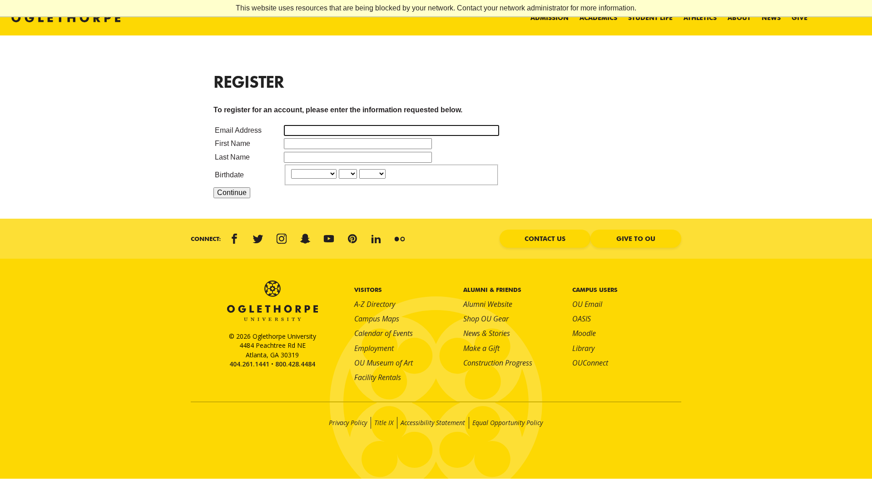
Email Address (238, 130)
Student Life (650, 17)
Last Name (232, 157)
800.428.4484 (295, 364)
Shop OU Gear (486, 319)
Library (583, 348)
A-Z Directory (374, 304)
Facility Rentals (377, 377)
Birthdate (229, 175)
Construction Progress (497, 363)
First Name (232, 143)
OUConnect (590, 363)
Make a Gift (481, 348)
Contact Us (545, 238)
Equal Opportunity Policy (507, 422)
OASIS (581, 319)
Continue (232, 192)
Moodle (584, 333)
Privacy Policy (348, 422)
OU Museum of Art (383, 363)
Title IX (383, 422)
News (771, 17)
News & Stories (486, 333)
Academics (598, 17)
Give (800, 17)
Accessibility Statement (433, 422)
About (739, 17)
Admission (549, 17)
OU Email (587, 304)
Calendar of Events (383, 333)
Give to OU (635, 238)
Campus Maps (376, 319)
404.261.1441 (249, 364)
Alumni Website (487, 304)
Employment (374, 348)
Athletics (700, 17)
